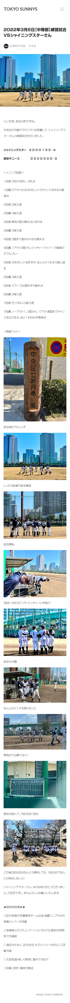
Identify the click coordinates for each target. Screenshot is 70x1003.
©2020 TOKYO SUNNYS (49, 995)
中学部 (32, 46)
